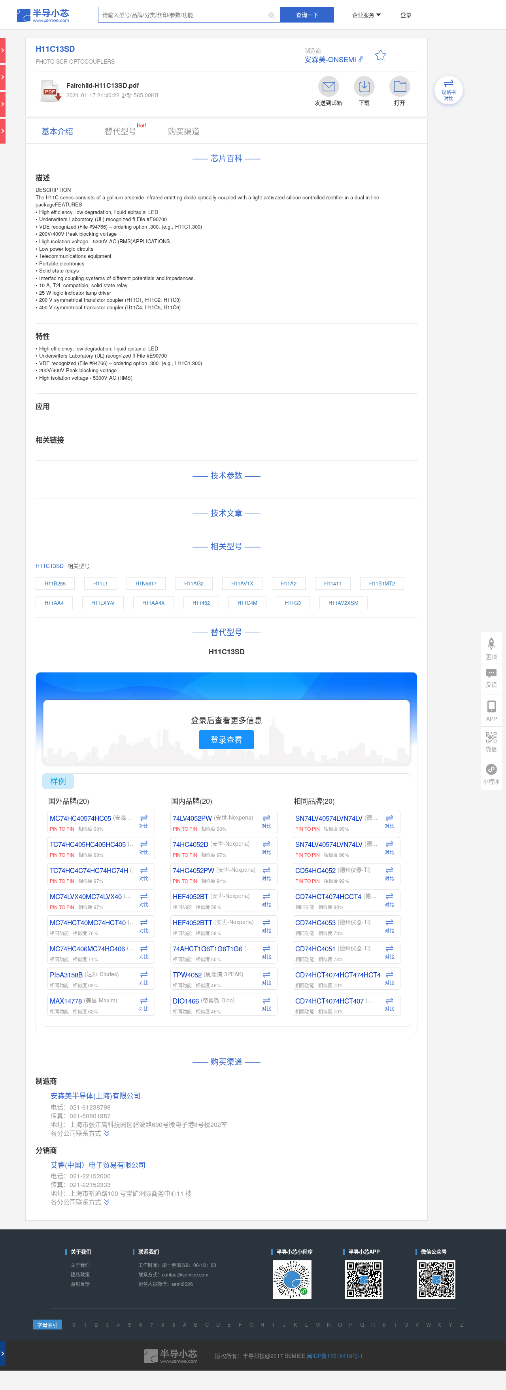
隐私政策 (116, 865)
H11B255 (115, 390)
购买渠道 (199, 88)
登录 (354, 9)
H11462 (251, 403)
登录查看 (229, 508)
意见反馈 (116, 871)
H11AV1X (243, 390)
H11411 (305, 390)
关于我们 (116, 858)
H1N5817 (177, 390)
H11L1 (147, 390)
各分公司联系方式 (129, 770)
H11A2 (275, 390)
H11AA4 (150, 403)
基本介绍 (116, 88)
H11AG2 (210, 390)
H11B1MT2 (116, 403)
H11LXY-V (184, 403)
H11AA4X (218, 403)
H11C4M (282, 403)
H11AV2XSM (118, 416)
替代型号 (161, 86)
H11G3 (313, 403)
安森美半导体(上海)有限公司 (142, 745)
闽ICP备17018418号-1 (307, 919)
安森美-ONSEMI (298, 39)
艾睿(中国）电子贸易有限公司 (143, 791)
